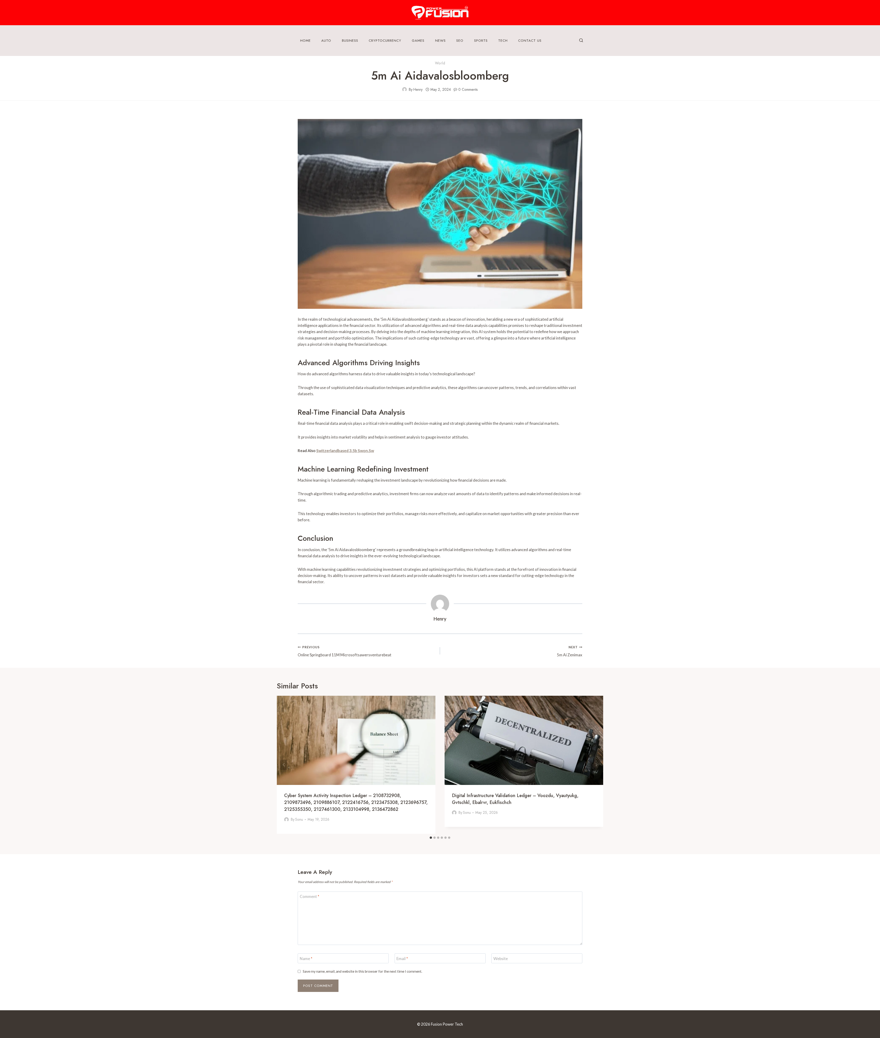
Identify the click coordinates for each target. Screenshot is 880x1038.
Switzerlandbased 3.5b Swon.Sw (345, 450)
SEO (459, 40)
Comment (309, 896)
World (440, 63)
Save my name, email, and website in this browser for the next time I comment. (362, 971)
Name (306, 958)
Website (500, 958)
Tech (503, 40)
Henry (418, 89)
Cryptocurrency (385, 40)
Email (402, 958)
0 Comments (468, 89)
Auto (326, 40)
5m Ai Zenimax (569, 651)
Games (418, 40)
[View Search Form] (581, 40)
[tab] (431, 837)
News (440, 40)
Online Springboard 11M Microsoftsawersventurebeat (344, 651)
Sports (481, 40)
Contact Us (530, 40)
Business (350, 40)
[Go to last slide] (283, 764)
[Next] (596, 764)
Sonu (299, 819)
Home (305, 40)
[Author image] (404, 89)
